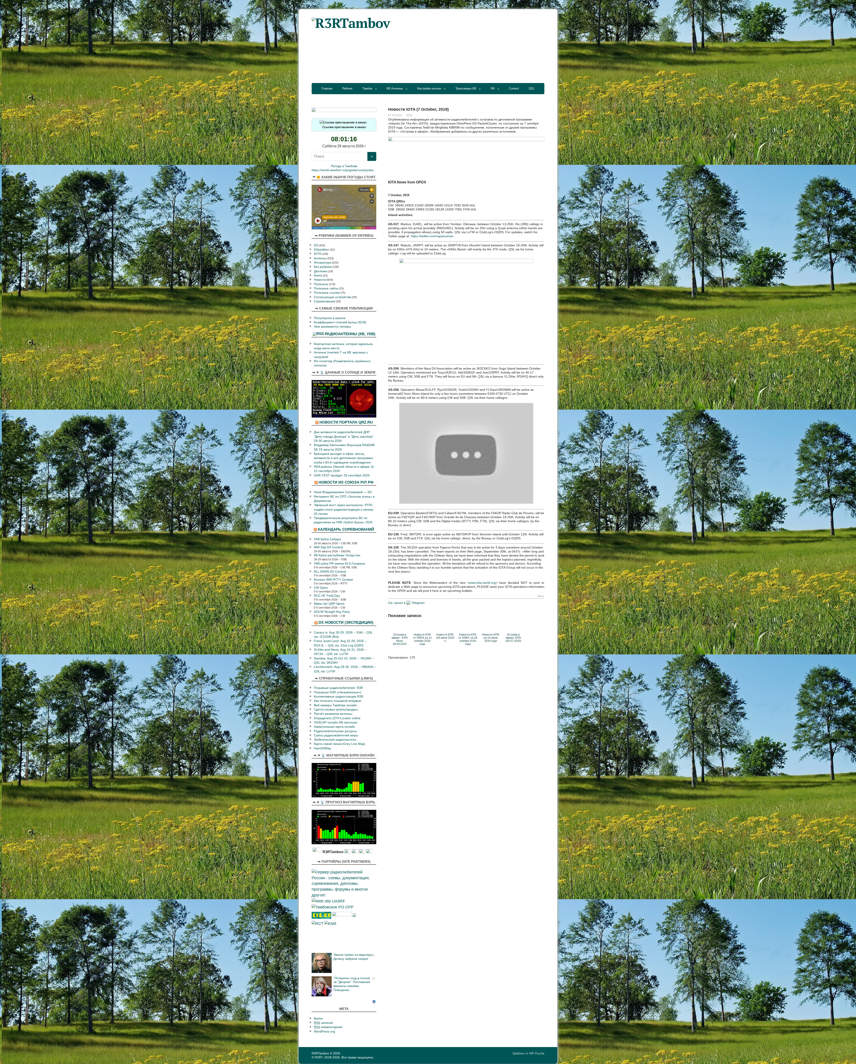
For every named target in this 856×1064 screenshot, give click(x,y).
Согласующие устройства (332, 297)
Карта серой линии (328, 744)
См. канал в (396, 603)
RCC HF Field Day (327, 595)
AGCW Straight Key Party (332, 611)
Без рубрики (323, 266)
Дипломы (320, 271)
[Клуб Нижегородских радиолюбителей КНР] (330, 923)
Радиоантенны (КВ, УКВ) (350, 333)
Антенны (320, 258)
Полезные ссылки (327, 292)
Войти (318, 1018)
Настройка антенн (429, 88)
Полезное (321, 284)
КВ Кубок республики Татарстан (337, 555)
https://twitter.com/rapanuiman (432, 236)
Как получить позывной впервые (337, 700)
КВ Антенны (395, 88)
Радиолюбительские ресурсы (335, 731)
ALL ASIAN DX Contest (330, 571)
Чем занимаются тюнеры (332, 326)
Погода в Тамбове (344, 166)
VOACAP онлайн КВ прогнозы (335, 722)
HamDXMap (322, 748)
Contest (514, 88)
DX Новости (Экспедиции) (346, 622)
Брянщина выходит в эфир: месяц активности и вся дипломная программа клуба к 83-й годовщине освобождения (343, 458)
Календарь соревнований (346, 529)
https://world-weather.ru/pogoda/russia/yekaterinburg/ (349, 170)
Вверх (540, 596)
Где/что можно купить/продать (336, 709)
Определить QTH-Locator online (337, 718)
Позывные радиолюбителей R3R (338, 688)
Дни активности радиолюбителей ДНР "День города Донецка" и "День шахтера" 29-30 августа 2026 (344, 436)
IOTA (409, 115)
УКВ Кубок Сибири (327, 539)
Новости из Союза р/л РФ (346, 482)
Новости (320, 279)
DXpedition (321, 249)
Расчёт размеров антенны (333, 713)
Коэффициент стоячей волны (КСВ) (340, 322)
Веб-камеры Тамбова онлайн (335, 705)
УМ (492, 88)
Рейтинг (347, 88)
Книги (318, 275)
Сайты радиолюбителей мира (336, 735)
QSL (532, 88)
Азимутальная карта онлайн (334, 726)
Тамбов (367, 88)
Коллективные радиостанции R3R (338, 696)
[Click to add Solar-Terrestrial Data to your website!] (344, 398)
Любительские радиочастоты (335, 739)
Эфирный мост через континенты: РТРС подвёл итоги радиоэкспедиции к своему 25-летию (343, 509)
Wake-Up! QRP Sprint (329, 603)
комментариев (328, 1027)
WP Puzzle (536, 1053)
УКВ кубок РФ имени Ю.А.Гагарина (339, 563)
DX (316, 245)
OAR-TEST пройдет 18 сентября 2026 (342, 475)
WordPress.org (324, 1031)
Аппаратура (322, 262)
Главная (326, 88)
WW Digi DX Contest (328, 547)
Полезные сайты (326, 288)
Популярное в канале (330, 318)
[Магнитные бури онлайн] (344, 779)
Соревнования (324, 301)
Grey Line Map (353, 744)
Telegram (418, 603)
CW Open (321, 587)
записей (323, 1023)
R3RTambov (320, 1053)
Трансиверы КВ (465, 88)
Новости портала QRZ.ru (346, 422)
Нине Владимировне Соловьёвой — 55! (343, 492)
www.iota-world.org (482, 582)
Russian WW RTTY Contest (333, 579)
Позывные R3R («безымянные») (337, 692)
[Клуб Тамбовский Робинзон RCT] (317, 923)
